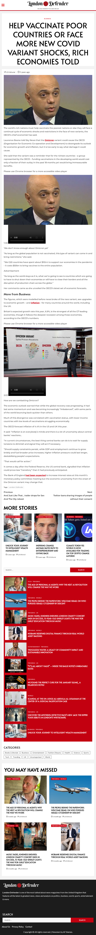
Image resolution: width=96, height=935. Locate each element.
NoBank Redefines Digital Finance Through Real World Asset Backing (56, 635)
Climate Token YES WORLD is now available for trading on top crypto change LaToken (77, 550)
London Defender (16, 487)
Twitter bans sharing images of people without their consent (72, 495)
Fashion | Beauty (54, 753)
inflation (35, 303)
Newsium (56, 932)
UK (37, 613)
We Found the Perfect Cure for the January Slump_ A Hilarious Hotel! (54, 683)
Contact (28, 926)
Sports (86, 753)
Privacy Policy (18, 926)
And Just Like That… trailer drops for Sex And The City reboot (24, 495)
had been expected (36, 475)
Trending (18, 517)
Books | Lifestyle (11, 753)
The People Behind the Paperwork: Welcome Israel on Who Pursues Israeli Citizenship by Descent (57, 602)
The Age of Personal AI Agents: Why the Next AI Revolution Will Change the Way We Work (57, 586)
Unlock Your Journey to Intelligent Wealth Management (17, 548)
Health (67, 753)
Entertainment (34, 647)
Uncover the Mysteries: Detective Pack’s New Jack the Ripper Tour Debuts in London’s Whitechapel (58, 716)
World (39, 598)
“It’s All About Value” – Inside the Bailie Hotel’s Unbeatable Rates (58, 667)
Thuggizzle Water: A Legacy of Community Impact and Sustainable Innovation (55, 651)
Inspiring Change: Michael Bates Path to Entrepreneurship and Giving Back (47, 549)
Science (77, 753)
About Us (6, 926)
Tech (30, 581)
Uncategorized (36, 757)
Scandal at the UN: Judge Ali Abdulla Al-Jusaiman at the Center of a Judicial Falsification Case (57, 700)
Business (47, 19)
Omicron (49, 140)
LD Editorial (11, 72)
